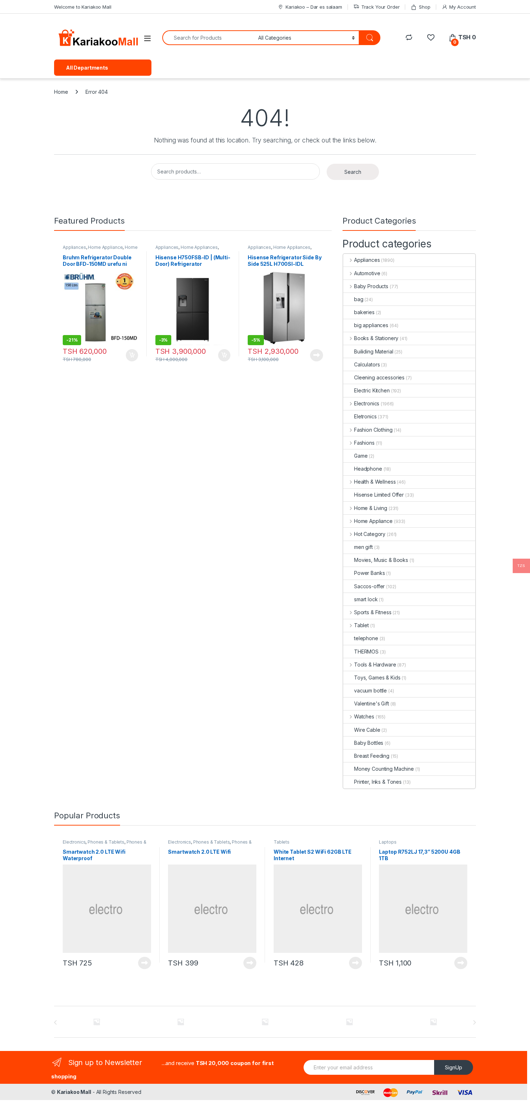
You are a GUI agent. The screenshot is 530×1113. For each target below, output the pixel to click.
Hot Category (369, 534)
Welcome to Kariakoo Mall (82, 7)
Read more (316, 355)
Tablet (361, 625)
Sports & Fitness (373, 612)
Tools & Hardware (375, 664)
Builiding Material (373, 351)
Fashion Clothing (373, 430)
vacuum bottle (370, 690)
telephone (366, 638)
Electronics (366, 403)
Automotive (367, 273)
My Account (462, 7)
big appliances (371, 325)
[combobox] (208, 37)
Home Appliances (199, 247)
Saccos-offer (369, 586)
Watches (364, 716)
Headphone (368, 469)
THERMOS (366, 651)
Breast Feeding (371, 756)
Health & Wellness (375, 482)
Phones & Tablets (106, 842)
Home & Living (370, 508)
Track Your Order (380, 7)
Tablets (282, 842)
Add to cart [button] (132, 355)
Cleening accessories (379, 377)
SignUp (453, 1067)
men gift (363, 547)
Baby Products (371, 286)
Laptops (387, 842)
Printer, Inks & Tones (378, 782)
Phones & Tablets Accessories (104, 844)
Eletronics (365, 416)
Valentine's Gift (371, 703)
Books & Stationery (376, 338)
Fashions (364, 443)
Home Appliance (105, 247)
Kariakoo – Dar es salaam (314, 7)
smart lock (366, 599)
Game (360, 456)
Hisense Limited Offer (379, 495)
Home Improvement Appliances (100, 250)
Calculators (367, 364)
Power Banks (369, 573)
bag (358, 299)
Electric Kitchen (372, 390)
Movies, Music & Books (381, 560)
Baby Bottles (368, 743)
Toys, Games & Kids (377, 677)
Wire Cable (367, 730)
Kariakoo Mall (74, 1092)
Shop (424, 7)
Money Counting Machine (384, 769)
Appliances (74, 247)
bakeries (364, 312)
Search (352, 172)
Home (61, 92)
